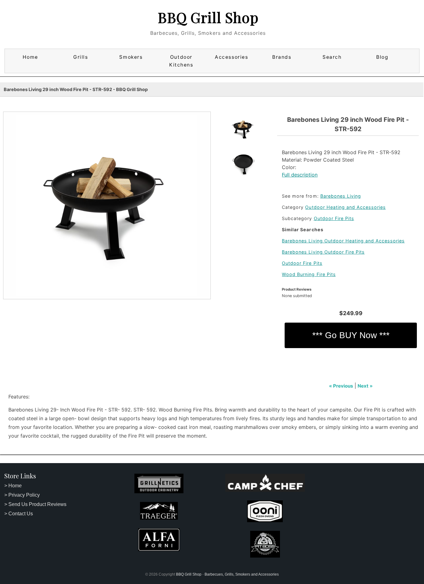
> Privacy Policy (22, 495)
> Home (13, 485)
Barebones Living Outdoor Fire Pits (323, 252)
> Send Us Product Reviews (35, 504)
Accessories (231, 57)
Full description (300, 175)
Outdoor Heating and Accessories (345, 207)
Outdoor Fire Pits (334, 218)
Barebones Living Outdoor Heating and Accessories (343, 240)
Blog (382, 57)
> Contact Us (18, 513)
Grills (80, 57)
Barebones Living (340, 196)
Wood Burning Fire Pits (309, 274)
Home (30, 57)
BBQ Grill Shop (208, 17)
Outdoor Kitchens (181, 61)
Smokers (130, 57)
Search (332, 57)
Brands (281, 57)
